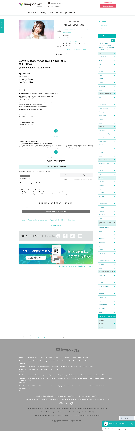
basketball (102, 214)
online (101, 43)
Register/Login (108, 6)
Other (100, 90)
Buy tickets (104, 25)
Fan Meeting (102, 130)
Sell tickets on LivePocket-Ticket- (89, 396)
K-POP (101, 79)
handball (101, 211)
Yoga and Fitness (104, 227)
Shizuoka (77, 42)
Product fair (102, 275)
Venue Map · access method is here (76, 49)
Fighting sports (103, 203)
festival (101, 282)
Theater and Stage (105, 93)
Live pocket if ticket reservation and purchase (30, 4)
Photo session (107, 45)
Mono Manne (102, 115)
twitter (58, 236)
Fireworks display (104, 286)
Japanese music (103, 56)
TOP (20, 337)
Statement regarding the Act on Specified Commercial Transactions (83, 399)
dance (101, 119)
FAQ (109, 399)
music (101, 53)
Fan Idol (101, 126)
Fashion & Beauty (104, 260)
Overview (103, 21)
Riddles (101, 47)
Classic (101, 82)
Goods (101, 152)
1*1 (108, 49)
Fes (100, 68)
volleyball (101, 192)
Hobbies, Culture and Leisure (22, 380)
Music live (102, 320)
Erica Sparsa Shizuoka (69, 42)
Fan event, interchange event (37, 220)
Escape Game (103, 253)
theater (101, 101)
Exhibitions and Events (106, 271)
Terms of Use (54, 399)
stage (100, 97)
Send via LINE (72, 236)
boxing (101, 200)
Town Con (102, 290)
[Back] (22, 12)
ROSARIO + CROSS (68, 30)
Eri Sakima (77, 30)
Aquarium (101, 238)
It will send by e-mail (80, 236)
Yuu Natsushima (67, 32)
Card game (102, 242)
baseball (101, 181)
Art (100, 301)
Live (100, 148)
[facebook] (67, 403)
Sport (101, 178)
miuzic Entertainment (68, 54)
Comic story (102, 104)
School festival (103, 304)
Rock (100, 60)
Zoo (100, 235)
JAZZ (100, 75)
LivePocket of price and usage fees (36, 399)
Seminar (101, 293)
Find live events (55, 6)
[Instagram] (73, 403)
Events (101, 323)
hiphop (101, 71)
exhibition (101, 137)
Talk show (102, 145)
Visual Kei (102, 86)
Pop (100, 64)
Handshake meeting (104, 134)
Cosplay (101, 49)
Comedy (106, 43)
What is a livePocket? (57, 3)
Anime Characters (104, 160)
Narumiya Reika (84, 30)
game (100, 246)
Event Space (72, 220)
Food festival (102, 297)
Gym (100, 231)
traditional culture (104, 108)
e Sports (101, 207)
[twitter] (62, 403)
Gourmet (111, 47)
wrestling (101, 196)
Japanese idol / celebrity (57, 220)
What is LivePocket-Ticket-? (44, 396)
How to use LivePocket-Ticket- (66, 396)
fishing (101, 249)
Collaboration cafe (104, 163)
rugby (100, 189)
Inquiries (103, 29)
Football (101, 185)
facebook (65, 236)
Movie (106, 47)
